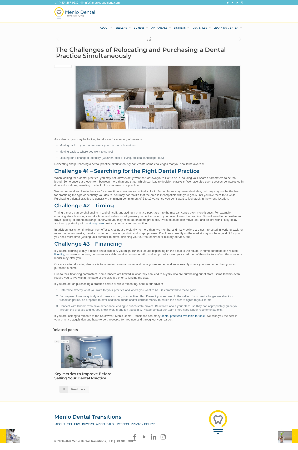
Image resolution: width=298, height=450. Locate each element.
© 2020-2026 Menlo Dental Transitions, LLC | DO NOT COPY (95, 441)
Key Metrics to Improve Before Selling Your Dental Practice (82, 376)
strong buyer (96, 223)
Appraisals (105, 424)
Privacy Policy (143, 424)
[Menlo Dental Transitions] (74, 12)
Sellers (73, 424)
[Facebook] (228, 2)
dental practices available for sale (183, 316)
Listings (122, 424)
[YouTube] (232, 2)
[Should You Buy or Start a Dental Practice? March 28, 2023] (10, 436)
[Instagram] (242, 2)
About (60, 424)
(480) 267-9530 (68, 2)
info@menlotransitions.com (102, 2)
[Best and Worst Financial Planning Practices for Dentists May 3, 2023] (288, 436)
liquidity (59, 254)
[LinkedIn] (237, 2)
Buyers (88, 424)
